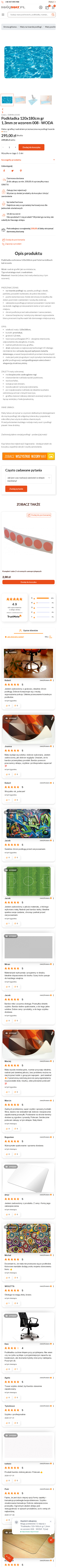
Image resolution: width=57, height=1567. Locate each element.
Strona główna (10, 27)
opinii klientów (14, 609)
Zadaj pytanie (16, 488)
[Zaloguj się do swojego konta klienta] (41, 7)
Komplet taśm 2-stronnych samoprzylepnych (21, 571)
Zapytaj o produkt (13, 244)
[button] (20, 630)
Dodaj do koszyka (31, 147)
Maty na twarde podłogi (31, 27)
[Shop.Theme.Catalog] (3, 15)
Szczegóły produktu (28, 159)
